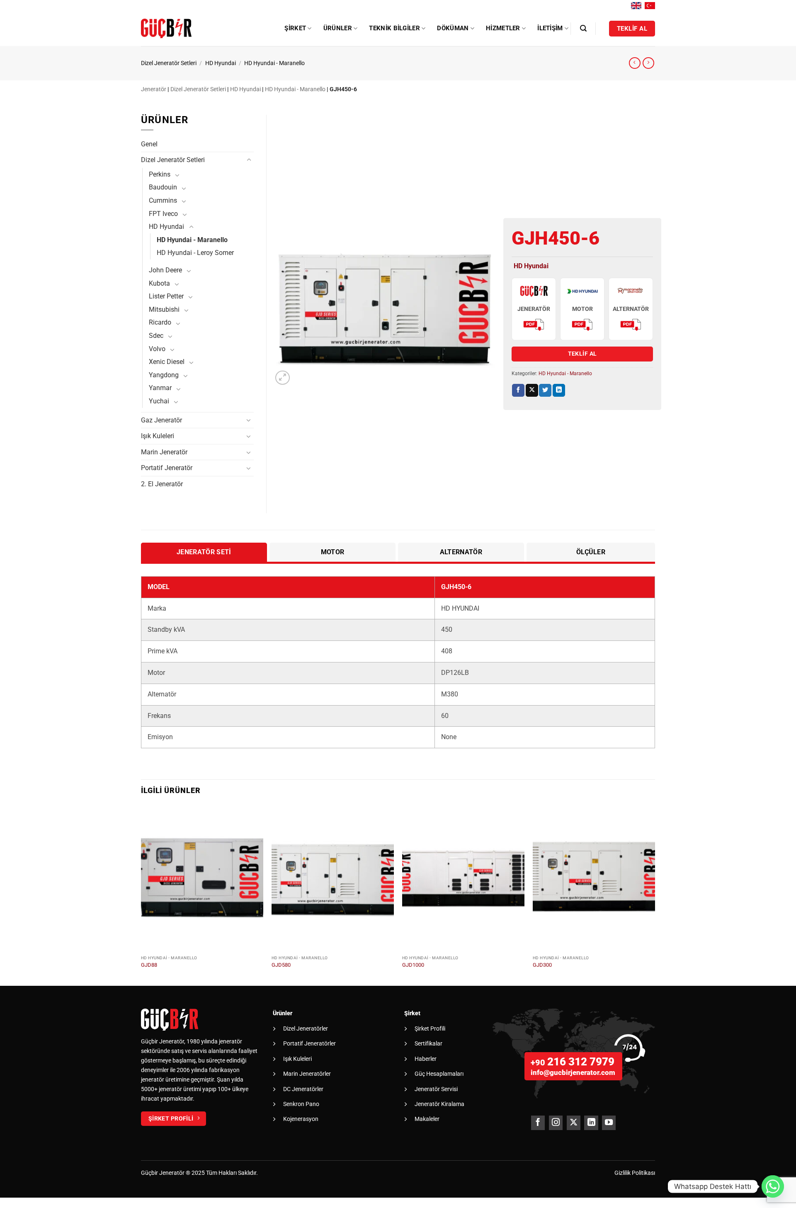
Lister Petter (166, 296)
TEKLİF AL (582, 353)
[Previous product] (648, 63)
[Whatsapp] (773, 1186)
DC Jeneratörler (303, 1089)
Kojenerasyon (300, 1119)
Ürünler (337, 28)
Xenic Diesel (166, 362)
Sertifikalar (428, 1043)
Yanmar (160, 388)
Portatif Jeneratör (166, 468)
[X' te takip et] (573, 1123)
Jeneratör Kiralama (439, 1104)
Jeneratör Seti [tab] (204, 552)
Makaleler (427, 1119)
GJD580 (281, 965)
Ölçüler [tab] (590, 552)
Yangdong (164, 375)
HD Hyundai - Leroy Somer (195, 253)
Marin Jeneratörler (307, 1073)
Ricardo (160, 322)
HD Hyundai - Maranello (274, 63)
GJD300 (542, 965)
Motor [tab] (333, 552)
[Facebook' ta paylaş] (518, 390)
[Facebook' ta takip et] (538, 1123)
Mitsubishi (164, 309)
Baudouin (163, 187)
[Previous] (141, 894)
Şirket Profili (430, 1028)
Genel (149, 144)
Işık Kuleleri (157, 436)
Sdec (156, 336)
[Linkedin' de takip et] (591, 1123)
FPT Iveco (163, 214)
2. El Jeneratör (162, 484)
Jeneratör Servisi (436, 1089)
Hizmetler (503, 28)
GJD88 (149, 965)
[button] (583, 28)
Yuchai (159, 401)
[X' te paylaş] (532, 390)
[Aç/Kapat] (249, 160)
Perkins (159, 174)
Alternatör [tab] (461, 552)
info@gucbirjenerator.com (573, 1072)
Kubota (159, 283)
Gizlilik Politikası (634, 1172)
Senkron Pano (301, 1104)
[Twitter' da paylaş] (545, 390)
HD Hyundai (220, 63)
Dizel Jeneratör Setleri (169, 63)
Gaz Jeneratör (161, 420)
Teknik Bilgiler (394, 28)
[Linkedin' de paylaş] (559, 390)
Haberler (426, 1058)
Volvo (157, 349)
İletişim (550, 28)
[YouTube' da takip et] (609, 1123)
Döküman (452, 28)
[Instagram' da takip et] (556, 1123)
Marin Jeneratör (164, 452)
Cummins (163, 200)
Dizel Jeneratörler (305, 1028)
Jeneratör (153, 89)
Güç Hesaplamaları (439, 1073)
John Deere (165, 270)
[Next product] (635, 63)
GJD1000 (413, 965)
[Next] (654, 894)
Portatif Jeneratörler (309, 1043)
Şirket (295, 28)
